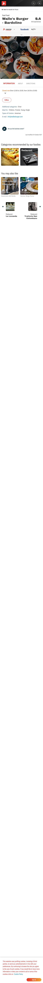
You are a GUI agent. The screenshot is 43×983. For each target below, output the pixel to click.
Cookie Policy (18, 974)
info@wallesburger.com (15, 116)
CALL (7, 100)
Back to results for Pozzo (11, 10)
